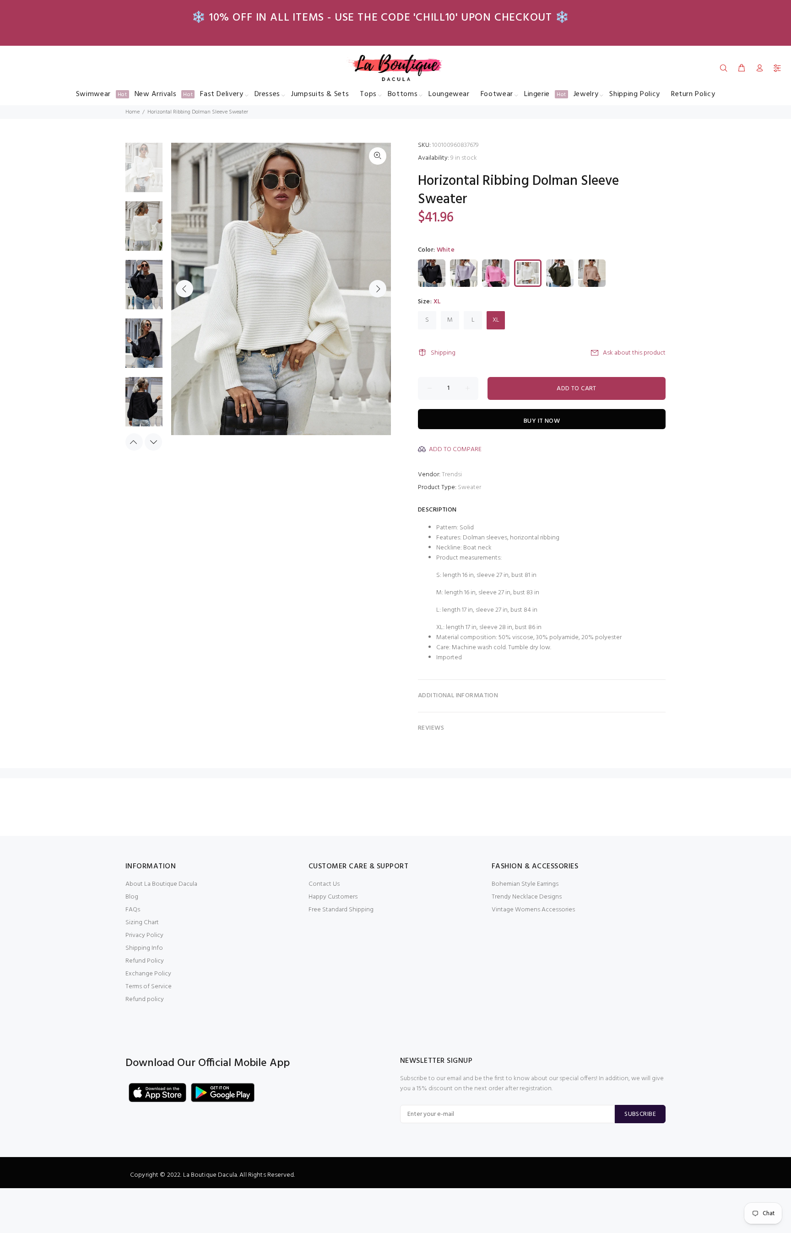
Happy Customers (333, 897)
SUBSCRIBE (640, 1114)
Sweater (469, 487)
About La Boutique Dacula (161, 884)
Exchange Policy (148, 974)
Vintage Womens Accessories (533, 910)
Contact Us (324, 884)
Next (377, 288)
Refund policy (144, 999)
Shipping (443, 353)
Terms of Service (148, 986)
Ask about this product (634, 353)
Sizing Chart (142, 922)
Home (132, 112)
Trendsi (452, 474)
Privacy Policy (144, 935)
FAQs (132, 910)
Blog (131, 897)
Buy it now (542, 421)
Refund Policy (144, 961)
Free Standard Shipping (341, 910)
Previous (184, 288)
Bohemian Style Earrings (525, 884)
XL (496, 320)
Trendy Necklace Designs (527, 897)
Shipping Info (144, 948)
